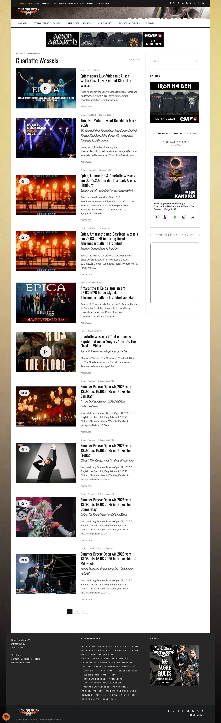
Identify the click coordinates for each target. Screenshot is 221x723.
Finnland (100, 667)
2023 (110, 651)
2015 (101, 646)
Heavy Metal (105, 671)
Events (56, 23)
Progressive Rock (117, 691)
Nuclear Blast (112, 683)
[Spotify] (187, 3)
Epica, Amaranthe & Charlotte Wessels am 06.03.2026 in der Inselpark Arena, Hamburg (108, 180)
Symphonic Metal (107, 695)
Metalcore (116, 679)
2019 (135, 646)
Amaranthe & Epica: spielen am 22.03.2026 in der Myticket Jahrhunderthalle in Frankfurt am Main (108, 293)
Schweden (88, 695)
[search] (196, 61)
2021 (93, 651)
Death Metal (89, 663)
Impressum (44, 719)
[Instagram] (179, 3)
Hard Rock (88, 671)
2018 (127, 646)
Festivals (91, 381)
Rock (135, 691)
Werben (62, 3)
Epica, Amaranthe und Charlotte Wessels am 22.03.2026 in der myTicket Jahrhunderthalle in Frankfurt (109, 238)
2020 (84, 651)
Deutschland (107, 663)
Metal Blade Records (94, 679)
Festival (87, 667)
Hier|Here (35, 658)
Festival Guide (41, 23)
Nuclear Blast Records (95, 687)
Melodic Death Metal (94, 675)
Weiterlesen (86, 107)
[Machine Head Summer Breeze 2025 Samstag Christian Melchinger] (46, 406)
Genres (90, 3)
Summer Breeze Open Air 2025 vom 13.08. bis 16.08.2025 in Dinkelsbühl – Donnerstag (108, 504)
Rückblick (92, 115)
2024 (118, 651)
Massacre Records (127, 671)
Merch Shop (103, 3)
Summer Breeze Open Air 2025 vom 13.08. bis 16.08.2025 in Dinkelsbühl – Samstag (108, 391)
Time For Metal (90, 699)
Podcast (149, 23)
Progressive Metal (93, 691)
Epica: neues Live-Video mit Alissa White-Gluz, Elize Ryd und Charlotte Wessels (106, 80)
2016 (110, 646)
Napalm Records (91, 683)
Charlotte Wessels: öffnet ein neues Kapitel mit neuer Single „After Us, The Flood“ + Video (108, 341)
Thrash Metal (129, 695)
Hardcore (129, 667)
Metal (113, 675)
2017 (118, 646)
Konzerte (92, 170)
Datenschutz (55, 719)
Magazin (22, 23)
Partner (46, 3)
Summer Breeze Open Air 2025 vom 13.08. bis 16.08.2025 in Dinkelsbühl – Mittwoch (108, 558)
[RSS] (191, 3)
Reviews (87, 23)
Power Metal (120, 687)
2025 (127, 651)
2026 (135, 651)
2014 (93, 646)
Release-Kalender (128, 23)
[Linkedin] (183, 3)
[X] (174, 3)
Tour (106, 699)
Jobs (54, 3)
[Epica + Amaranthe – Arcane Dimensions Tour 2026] (46, 195)
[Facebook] (170, 3)
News (83, 70)
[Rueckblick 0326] (46, 138)
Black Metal (107, 655)
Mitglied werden (76, 3)
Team (36, 3)
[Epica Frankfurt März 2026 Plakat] (46, 303)
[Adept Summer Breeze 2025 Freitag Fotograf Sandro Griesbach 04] (46, 463)
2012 (84, 646)
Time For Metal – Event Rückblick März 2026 (108, 122)
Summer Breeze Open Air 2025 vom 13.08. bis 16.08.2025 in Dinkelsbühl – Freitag (108, 450)
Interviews (73, 23)
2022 (101, 651)
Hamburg (114, 667)
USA (114, 699)
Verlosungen (105, 23)
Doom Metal (125, 663)
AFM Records (89, 655)
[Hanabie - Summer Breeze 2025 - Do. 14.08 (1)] (46, 517)
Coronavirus (121, 659)
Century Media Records (96, 659)
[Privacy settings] (6, 717)
